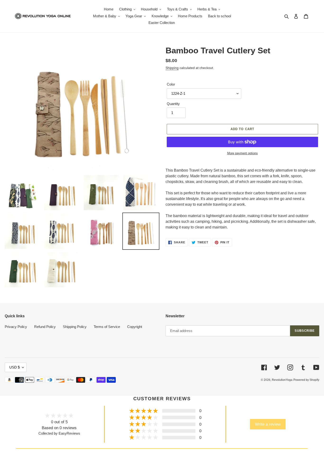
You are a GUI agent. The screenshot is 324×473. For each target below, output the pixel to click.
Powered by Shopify (306, 380)
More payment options (242, 153)
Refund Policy (45, 327)
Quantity (173, 104)
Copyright (134, 327)
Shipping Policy (75, 327)
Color (171, 84)
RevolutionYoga (282, 380)
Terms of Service (107, 327)
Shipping (172, 68)
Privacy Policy (16, 327)
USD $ (14, 367)
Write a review (268, 424)
